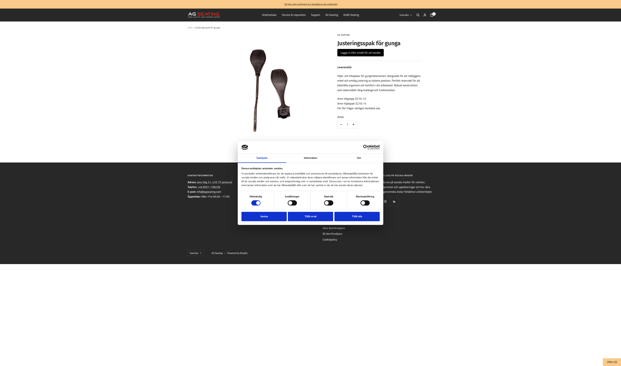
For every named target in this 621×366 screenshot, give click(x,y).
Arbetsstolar (269, 15)
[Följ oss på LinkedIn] (394, 201)
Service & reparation (294, 15)
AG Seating (331, 15)
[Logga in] (424, 15)
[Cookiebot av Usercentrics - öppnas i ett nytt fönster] (365, 147)
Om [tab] (359, 158)
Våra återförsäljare (334, 228)
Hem (190, 27)
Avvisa (264, 216)
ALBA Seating (351, 15)
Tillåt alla (357, 216)
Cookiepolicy (330, 239)
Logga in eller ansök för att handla (361, 53)
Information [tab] (310, 158)
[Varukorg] (431, 15)
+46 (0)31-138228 (209, 187)
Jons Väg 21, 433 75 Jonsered (214, 182)
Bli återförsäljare (332, 234)
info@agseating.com (209, 192)
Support (315, 15)
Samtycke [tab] (262, 158)
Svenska (404, 15)
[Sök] (418, 15)
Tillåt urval (310, 216)
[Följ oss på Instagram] (385, 201)
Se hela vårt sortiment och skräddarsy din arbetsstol (310, 4)
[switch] (292, 203)
